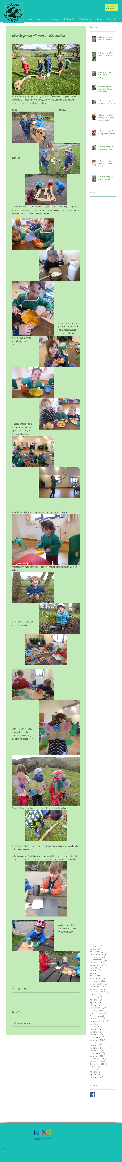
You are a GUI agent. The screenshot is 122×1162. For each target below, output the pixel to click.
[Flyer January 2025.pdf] (111, 8)
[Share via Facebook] (13, 988)
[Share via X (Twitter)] (19, 988)
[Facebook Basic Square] (92, 1094)
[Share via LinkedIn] (25, 988)
